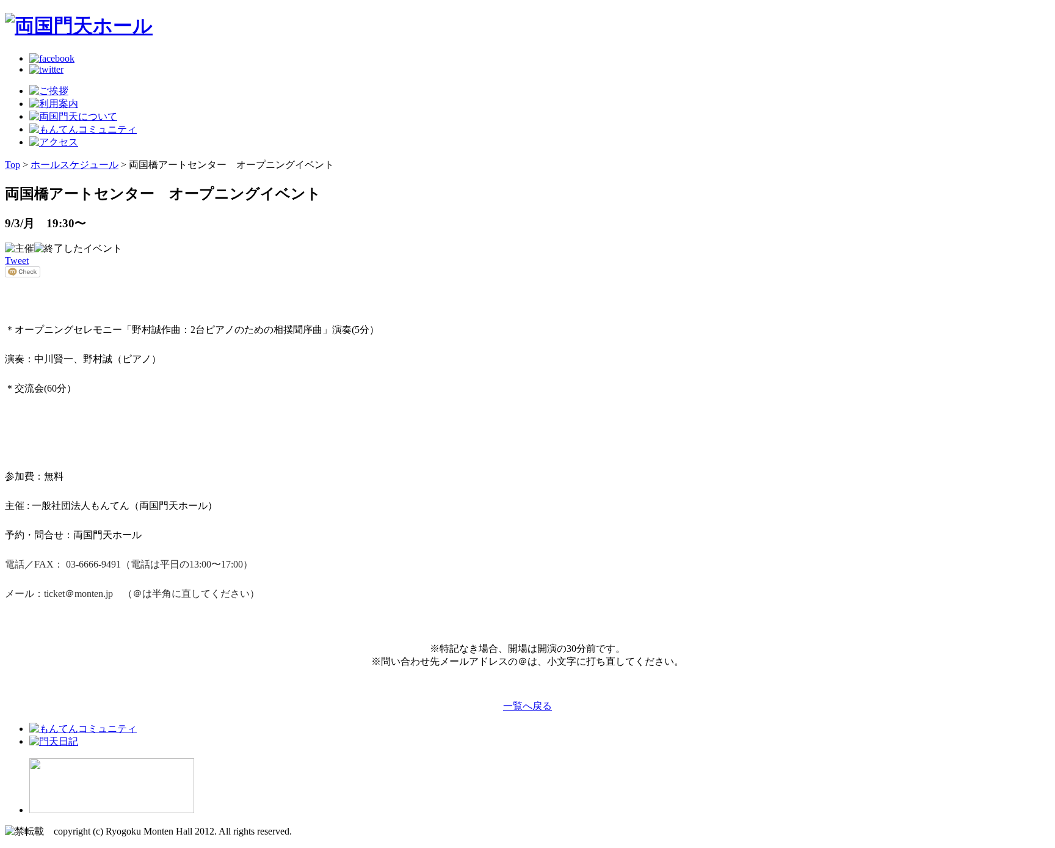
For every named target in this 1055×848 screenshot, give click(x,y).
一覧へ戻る (527, 706)
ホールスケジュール (74, 164)
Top (12, 164)
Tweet (17, 260)
